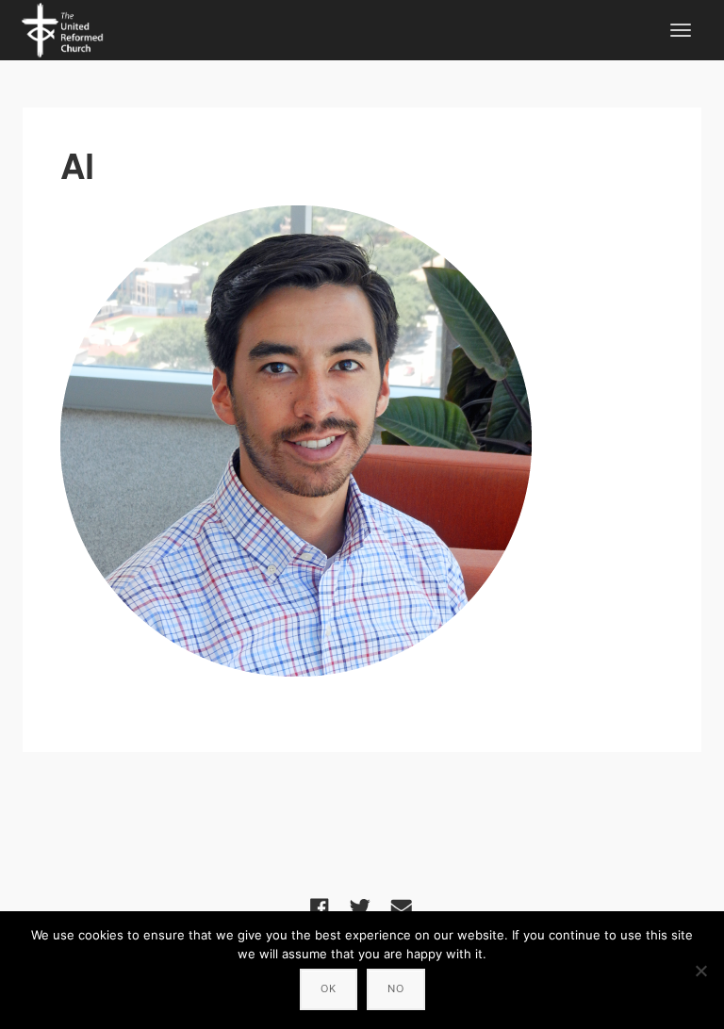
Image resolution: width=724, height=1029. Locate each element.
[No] (700, 970)
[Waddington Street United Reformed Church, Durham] (62, 27)
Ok (329, 988)
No (395, 988)
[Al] (362, 441)
